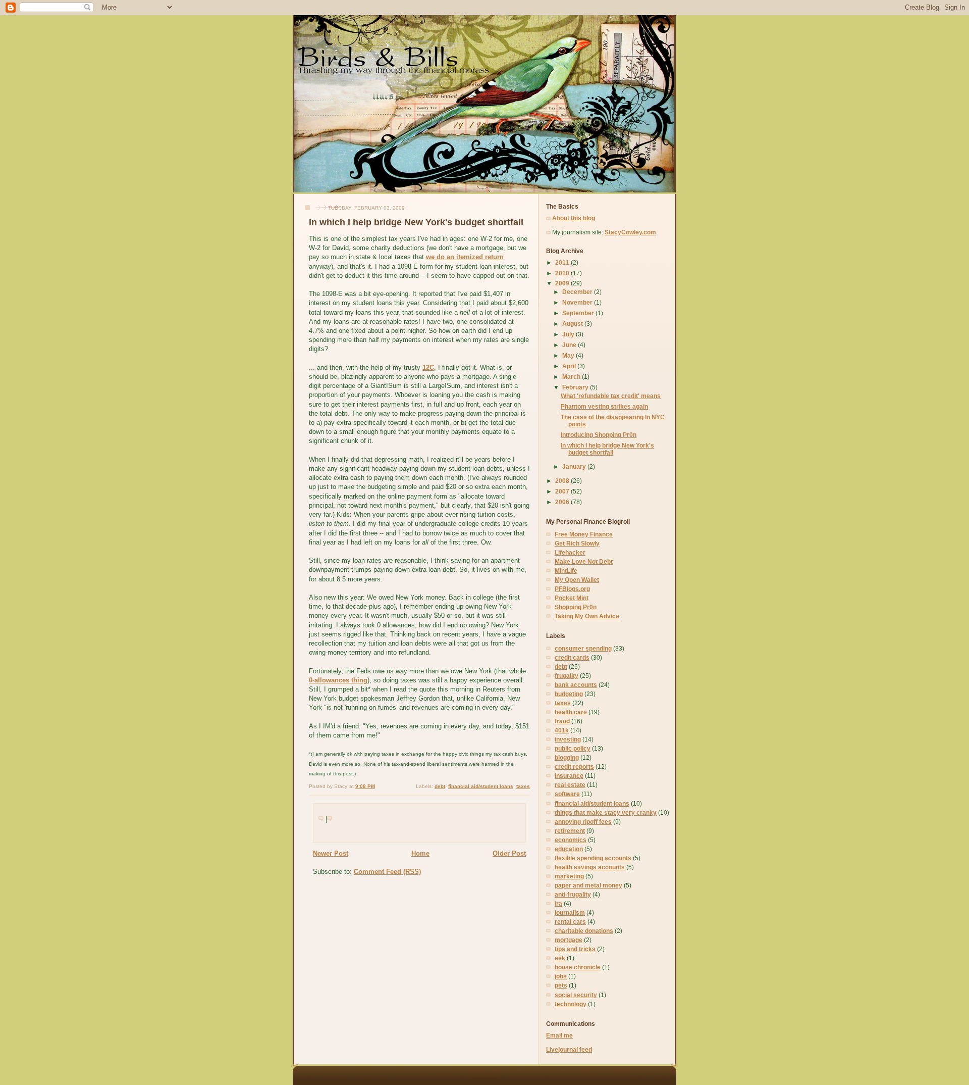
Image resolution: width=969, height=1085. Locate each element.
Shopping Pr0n (576, 607)
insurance (569, 775)
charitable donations (584, 930)
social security (576, 995)
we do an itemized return (465, 257)
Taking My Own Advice (587, 616)
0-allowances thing (338, 680)
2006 (563, 502)
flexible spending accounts (593, 858)
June (570, 344)
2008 (563, 480)
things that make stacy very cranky (606, 812)
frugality (566, 675)
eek (560, 958)
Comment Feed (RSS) (387, 871)
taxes (523, 786)
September (579, 313)
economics (570, 839)
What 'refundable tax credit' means (611, 395)
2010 (563, 273)
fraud (562, 721)
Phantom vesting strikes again (604, 406)
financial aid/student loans (480, 786)
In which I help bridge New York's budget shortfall (416, 222)
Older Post (509, 853)
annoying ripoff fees (583, 821)
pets (561, 985)
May (569, 355)
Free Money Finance (584, 534)
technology (570, 1004)
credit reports (574, 766)
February (576, 387)
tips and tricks (575, 949)
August (573, 323)
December (578, 291)
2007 (563, 491)
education (569, 849)
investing (568, 739)
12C (428, 367)
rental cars (570, 921)
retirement (570, 830)
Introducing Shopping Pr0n (598, 434)
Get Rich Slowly (577, 543)
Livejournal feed (569, 1049)
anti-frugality (573, 894)
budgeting (569, 694)
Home (420, 853)
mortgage (568, 939)
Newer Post (330, 853)
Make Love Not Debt (584, 561)
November (578, 302)
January (574, 466)
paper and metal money (588, 885)
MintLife (566, 570)
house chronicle (578, 967)
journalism (570, 912)
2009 (563, 283)
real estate (570, 784)
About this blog (573, 218)
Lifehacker (570, 552)
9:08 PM (365, 786)
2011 (563, 262)
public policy (572, 748)
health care (571, 712)
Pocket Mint (571, 598)
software (567, 794)
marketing (569, 876)
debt (440, 786)
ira (558, 903)
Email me (559, 1035)
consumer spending (583, 648)
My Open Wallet (577, 579)
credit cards (572, 657)
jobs (561, 976)
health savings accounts (590, 867)
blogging (567, 757)
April (569, 366)
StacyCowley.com (630, 232)
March (572, 376)
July (569, 334)
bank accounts (576, 684)
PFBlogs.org (572, 588)
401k (562, 730)
